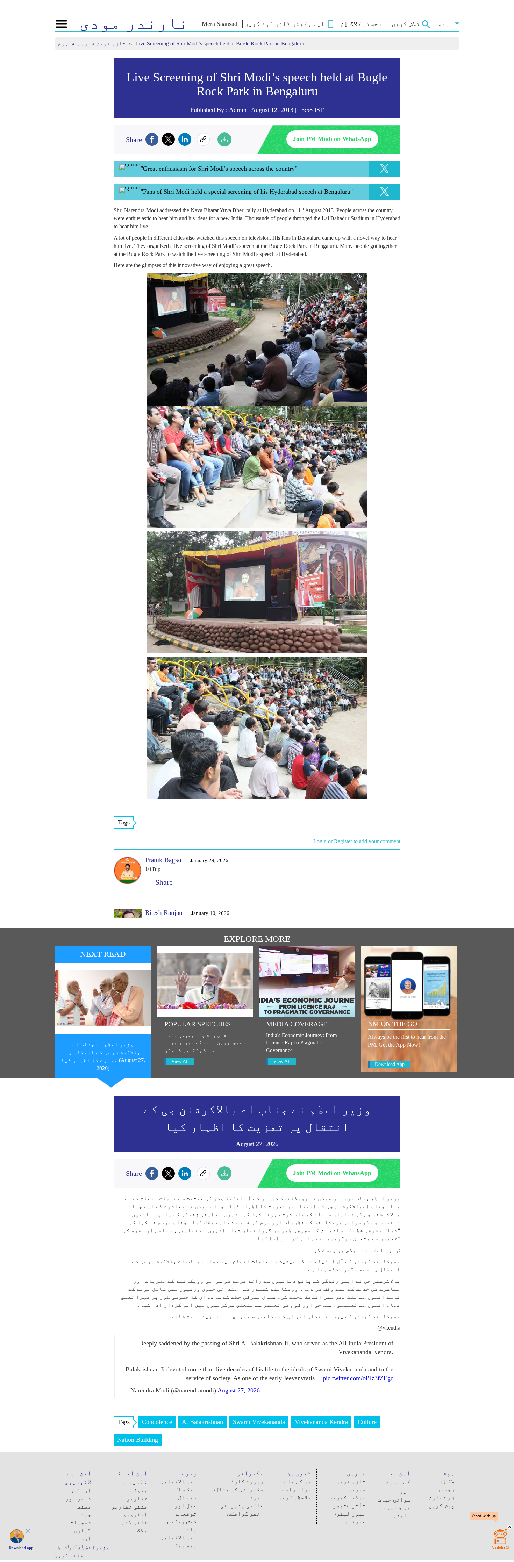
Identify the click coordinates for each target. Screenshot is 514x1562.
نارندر (133, 23)
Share (162, 882)
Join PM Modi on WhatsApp (332, 138)
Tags (124, 822)
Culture (367, 1421)
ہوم (64, 43)
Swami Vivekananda (259, 1421)
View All (180, 1061)
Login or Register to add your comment (356, 841)
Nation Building (137, 1439)
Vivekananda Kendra (321, 1421)
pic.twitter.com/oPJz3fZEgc (358, 1378)
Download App (390, 1064)
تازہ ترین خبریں (102, 43)
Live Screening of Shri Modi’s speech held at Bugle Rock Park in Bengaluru (257, 84)
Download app (21, 1548)
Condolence (157, 1421)
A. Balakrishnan (202, 1421)
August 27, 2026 (238, 1390)
